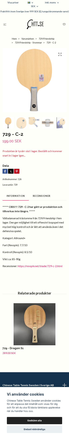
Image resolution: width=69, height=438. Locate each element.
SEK (33, 6)
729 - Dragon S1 (13, 348)
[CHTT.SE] (35, 24)
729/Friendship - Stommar (28, 42)
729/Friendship (46, 38)
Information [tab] (16, 196)
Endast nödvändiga (34, 429)
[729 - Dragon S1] (34, 324)
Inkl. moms (50, 2)
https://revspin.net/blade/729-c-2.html (40, 266)
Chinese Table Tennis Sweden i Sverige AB (28, 385)
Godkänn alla (34, 420)
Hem (14, 38)
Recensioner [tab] (41, 196)
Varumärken (27, 38)
